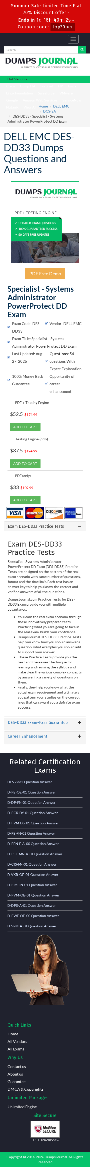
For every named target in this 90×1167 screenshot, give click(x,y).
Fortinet (46, 86)
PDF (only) (23, 475)
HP (60, 86)
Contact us (17, 1066)
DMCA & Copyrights (26, 1089)
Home (43, 106)
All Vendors (17, 1041)
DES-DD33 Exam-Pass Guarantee (38, 722)
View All (30, 107)
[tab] (45, 526)
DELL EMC (61, 106)
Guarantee (17, 1081)
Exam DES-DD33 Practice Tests (36, 526)
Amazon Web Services (40, 100)
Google (12, 100)
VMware (66, 93)
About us (15, 1074)
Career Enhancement (27, 736)
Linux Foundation (19, 93)
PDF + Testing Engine (32, 402)
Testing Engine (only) (31, 439)
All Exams (16, 1048)
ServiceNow (71, 100)
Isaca (72, 86)
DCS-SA (49, 111)
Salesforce (46, 93)
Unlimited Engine (22, 1106)
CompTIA (28, 86)
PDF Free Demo (45, 273)
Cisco (10, 86)
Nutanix (12, 107)
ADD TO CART (25, 427)
